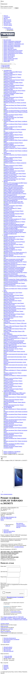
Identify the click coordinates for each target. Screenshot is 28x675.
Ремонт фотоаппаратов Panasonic (15, 309)
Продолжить (4, 599)
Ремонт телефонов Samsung (13, 143)
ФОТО (5, 291)
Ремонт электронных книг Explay (15, 177)
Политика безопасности (10, 638)
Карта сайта (7, 642)
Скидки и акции (8, 25)
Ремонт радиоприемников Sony (14, 284)
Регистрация (10, 29)
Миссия (6, 18)
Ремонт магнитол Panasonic (13, 254)
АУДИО (6, 235)
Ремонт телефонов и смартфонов (12, 42)
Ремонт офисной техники (10, 49)
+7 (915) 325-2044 (5, 65)
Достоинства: (4, 571)
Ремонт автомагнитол (9, 54)
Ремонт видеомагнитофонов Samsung (13, 231)
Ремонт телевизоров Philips (13, 83)
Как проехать (7, 22)
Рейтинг (3, 587)
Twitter (5, 669)
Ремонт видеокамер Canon (13, 206)
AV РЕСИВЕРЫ (8, 407)
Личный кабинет (8, 647)
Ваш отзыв (3, 583)
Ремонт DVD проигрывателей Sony (15, 199)
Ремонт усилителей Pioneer (13, 384)
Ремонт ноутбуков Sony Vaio (13, 118)
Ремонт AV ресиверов (9, 55)
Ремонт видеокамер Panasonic (14, 214)
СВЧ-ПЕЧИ (7, 319)
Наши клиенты (7, 21)
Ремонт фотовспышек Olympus (14, 314)
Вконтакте (6, 668)
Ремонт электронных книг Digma (15, 174)
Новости (6, 15)
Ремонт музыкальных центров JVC (15, 262)
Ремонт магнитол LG (21, 252)
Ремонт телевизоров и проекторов (12, 41)
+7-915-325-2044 (8, 656)
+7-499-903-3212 (8, 657)
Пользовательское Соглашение (11, 639)
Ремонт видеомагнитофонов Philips (15, 227)
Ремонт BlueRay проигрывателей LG (13, 189)
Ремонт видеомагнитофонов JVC (15, 219)
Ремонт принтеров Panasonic (13, 400)
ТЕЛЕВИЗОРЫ (8, 70)
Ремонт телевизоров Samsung (14, 86)
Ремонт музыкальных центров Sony (15, 273)
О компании (7, 17)
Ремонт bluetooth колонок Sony (14, 237)
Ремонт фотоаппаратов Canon (14, 304)
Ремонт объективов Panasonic (14, 298)
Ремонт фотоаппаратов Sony (13, 312)
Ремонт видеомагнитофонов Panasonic (13, 225)
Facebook (6, 665)
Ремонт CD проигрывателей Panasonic (13, 342)
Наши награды (7, 19)
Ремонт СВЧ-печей (8, 57)
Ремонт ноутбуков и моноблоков (12, 45)
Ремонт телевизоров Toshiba (13, 94)
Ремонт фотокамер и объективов (12, 46)
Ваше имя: (3, 566)
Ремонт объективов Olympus (13, 296)
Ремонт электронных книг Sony (14, 179)
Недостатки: (4, 576)
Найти (2, 519)
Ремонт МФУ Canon (20, 392)
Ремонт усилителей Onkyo (13, 381)
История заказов (8, 648)
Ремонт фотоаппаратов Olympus (14, 306)
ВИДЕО (6, 181)
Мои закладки (7, 649)
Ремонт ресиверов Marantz (13, 425)
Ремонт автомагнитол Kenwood (14, 242)
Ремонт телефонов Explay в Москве (18, 619)
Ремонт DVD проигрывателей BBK (15, 183)
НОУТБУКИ (7, 96)
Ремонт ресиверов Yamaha (13, 447)
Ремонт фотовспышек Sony (13, 317)
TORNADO (4, 618)
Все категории (7, 39)
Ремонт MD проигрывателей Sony (15, 346)
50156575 (9, 618)
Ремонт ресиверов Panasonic (13, 433)
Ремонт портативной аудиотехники (13, 51)
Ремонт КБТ (7, 61)
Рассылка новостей (8, 651)
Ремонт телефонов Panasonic (13, 138)
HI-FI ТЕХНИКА (8, 334)
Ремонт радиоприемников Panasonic (15, 281)
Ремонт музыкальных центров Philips (13, 271)
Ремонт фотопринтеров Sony (14, 405)
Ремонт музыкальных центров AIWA (13, 260)
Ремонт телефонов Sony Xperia (14, 146)
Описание (6, 529)
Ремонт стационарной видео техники (13, 53)
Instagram (6, 666)
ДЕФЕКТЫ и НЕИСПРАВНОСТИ (10, 507)
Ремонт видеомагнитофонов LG (14, 222)
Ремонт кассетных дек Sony (13, 349)
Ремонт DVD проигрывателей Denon (13, 186)
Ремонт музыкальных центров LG (15, 265)
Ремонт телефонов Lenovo (13, 132)
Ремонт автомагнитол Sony (13, 245)
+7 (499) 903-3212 (5, 66)
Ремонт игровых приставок (11, 58)
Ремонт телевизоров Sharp (13, 88)
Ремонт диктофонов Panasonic (14, 247)
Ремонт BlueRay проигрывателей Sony (13, 192)
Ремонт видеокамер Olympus (13, 211)
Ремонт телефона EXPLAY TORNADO (14, 617)
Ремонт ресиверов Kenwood (13, 423)
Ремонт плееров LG (20, 275)
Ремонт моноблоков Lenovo (13, 98)
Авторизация (10, 30)
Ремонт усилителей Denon (13, 379)
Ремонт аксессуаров (9, 59)
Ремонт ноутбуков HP (21, 110)
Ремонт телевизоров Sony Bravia (14, 91)
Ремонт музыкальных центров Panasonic (14, 268)
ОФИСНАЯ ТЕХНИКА (10, 391)
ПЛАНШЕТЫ (7, 153)
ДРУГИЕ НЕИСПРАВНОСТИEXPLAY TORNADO (8, 518)
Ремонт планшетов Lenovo (13, 166)
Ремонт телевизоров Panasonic (14, 80)
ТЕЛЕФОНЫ (7, 120)
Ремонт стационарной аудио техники (13, 50)
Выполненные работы (9, 531)
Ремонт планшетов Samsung (13, 169)
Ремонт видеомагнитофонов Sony (15, 233)
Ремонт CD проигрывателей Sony (15, 344)
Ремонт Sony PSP (18, 201)
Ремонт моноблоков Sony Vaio (14, 100)
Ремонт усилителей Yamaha (13, 389)
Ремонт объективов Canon (13, 293)
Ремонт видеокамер (9, 47)
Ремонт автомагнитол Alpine (13, 239)
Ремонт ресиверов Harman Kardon (15, 420)
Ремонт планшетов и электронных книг (14, 43)
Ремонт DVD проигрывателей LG (15, 194)
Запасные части (8, 23)
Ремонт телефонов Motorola (13, 135)
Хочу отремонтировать (6, 494)
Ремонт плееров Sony (21, 279)
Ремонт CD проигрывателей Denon (15, 336)
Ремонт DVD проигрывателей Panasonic (14, 197)
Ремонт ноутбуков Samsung (13, 115)
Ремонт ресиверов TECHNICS (14, 444)
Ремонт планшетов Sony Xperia (14, 171)
